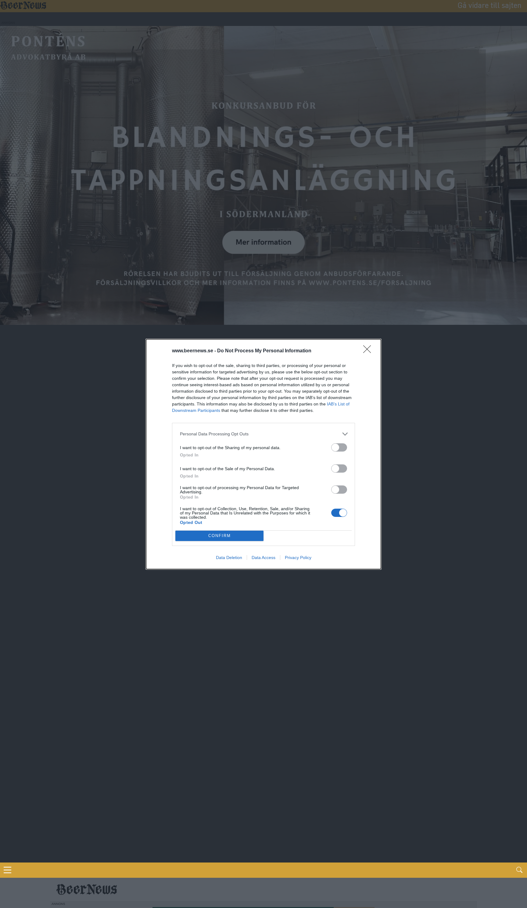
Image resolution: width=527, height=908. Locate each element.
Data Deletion (229, 557)
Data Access (263, 557)
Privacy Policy (298, 557)
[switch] (339, 447)
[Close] (369, 351)
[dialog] (263, 454)
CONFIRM (219, 535)
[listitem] (263, 434)
